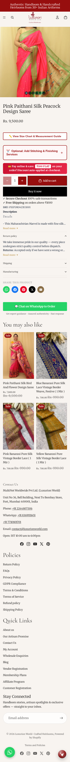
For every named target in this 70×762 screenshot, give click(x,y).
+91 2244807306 (22, 508)
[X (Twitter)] (32, 289)
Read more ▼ (10, 228)
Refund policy (11, 603)
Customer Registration (17, 688)
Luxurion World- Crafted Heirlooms (34, 734)
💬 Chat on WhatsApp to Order (35, 306)
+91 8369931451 (26, 515)
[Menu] (4, 17)
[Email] (40, 289)
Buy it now (35, 191)
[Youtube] (35, 544)
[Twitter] (41, 544)
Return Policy (11, 564)
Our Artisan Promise (16, 636)
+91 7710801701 (12, 522)
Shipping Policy (13, 609)
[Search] (12, 17)
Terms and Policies (35, 745)
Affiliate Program (14, 681)
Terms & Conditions (15, 590)
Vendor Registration (15, 668)
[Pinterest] (23, 289)
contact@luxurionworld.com (30, 529)
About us (8, 630)
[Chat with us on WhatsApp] (9, 752)
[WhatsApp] (6, 289)
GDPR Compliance (14, 583)
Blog (5, 662)
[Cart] (65, 17)
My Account (10, 649)
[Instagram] (28, 544)
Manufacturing (10, 271)
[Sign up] (61, 718)
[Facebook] (15, 289)
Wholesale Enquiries (15, 655)
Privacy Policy (12, 577)
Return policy (10, 236)
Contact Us (9, 643)
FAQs (6, 570)
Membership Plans (15, 675)
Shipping (7, 263)
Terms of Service (13, 596)
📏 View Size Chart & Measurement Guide (35, 136)
